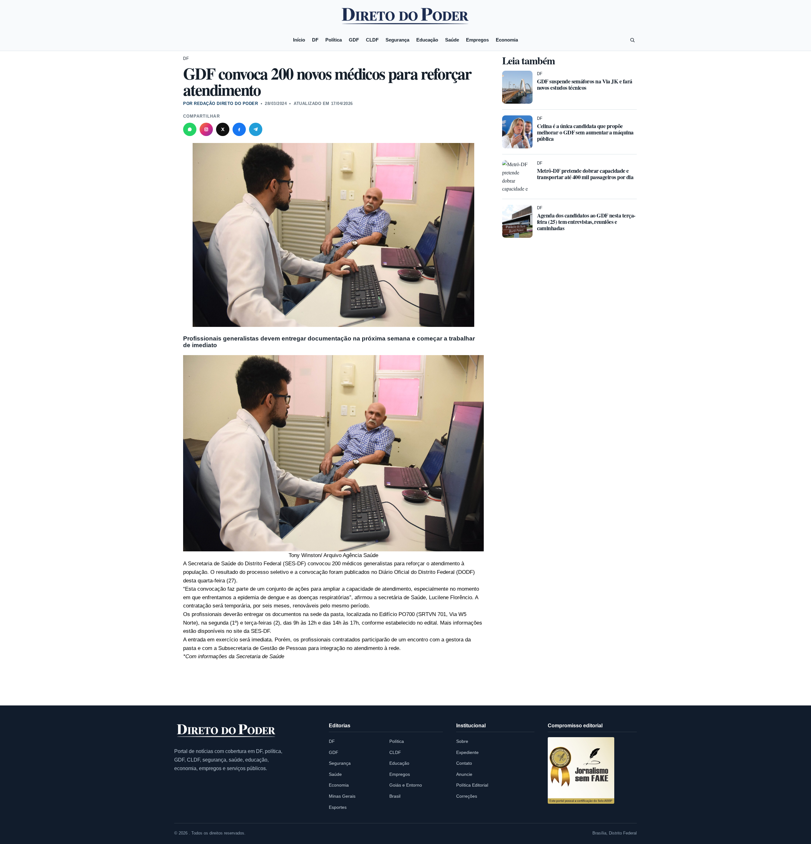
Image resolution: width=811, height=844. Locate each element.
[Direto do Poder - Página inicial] (226, 731)
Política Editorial (472, 785)
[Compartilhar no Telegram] (255, 129)
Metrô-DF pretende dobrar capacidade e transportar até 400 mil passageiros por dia (585, 173)
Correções (466, 796)
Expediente (467, 752)
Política (333, 39)
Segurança (397, 39)
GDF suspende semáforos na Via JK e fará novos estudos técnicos (584, 84)
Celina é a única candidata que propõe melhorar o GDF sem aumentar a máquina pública (585, 132)
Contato (464, 763)
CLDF (372, 39)
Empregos (477, 39)
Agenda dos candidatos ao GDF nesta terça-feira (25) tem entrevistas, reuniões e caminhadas (586, 221)
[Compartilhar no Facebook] (239, 129)
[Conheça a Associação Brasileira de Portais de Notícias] (581, 770)
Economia (507, 39)
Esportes (338, 807)
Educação (427, 39)
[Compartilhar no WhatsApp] (189, 129)
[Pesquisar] (632, 40)
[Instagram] (206, 129)
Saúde (452, 39)
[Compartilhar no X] (222, 129)
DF (315, 39)
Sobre (462, 741)
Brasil (394, 796)
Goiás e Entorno (405, 785)
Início (299, 39)
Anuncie (464, 774)
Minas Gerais (342, 796)
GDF (354, 39)
